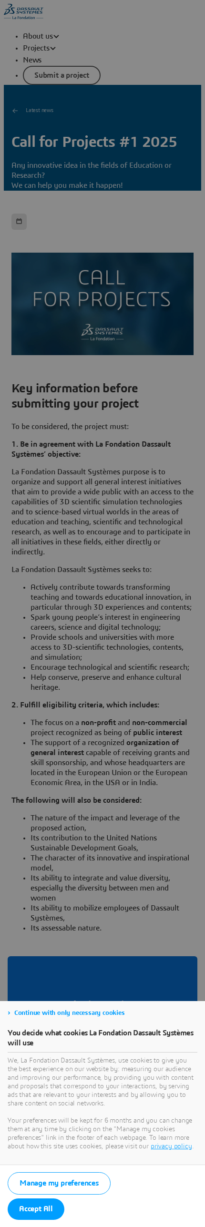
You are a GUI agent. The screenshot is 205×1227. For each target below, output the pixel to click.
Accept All (36, 1209)
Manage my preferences (59, 1183)
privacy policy (171, 1146)
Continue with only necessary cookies (69, 1013)
